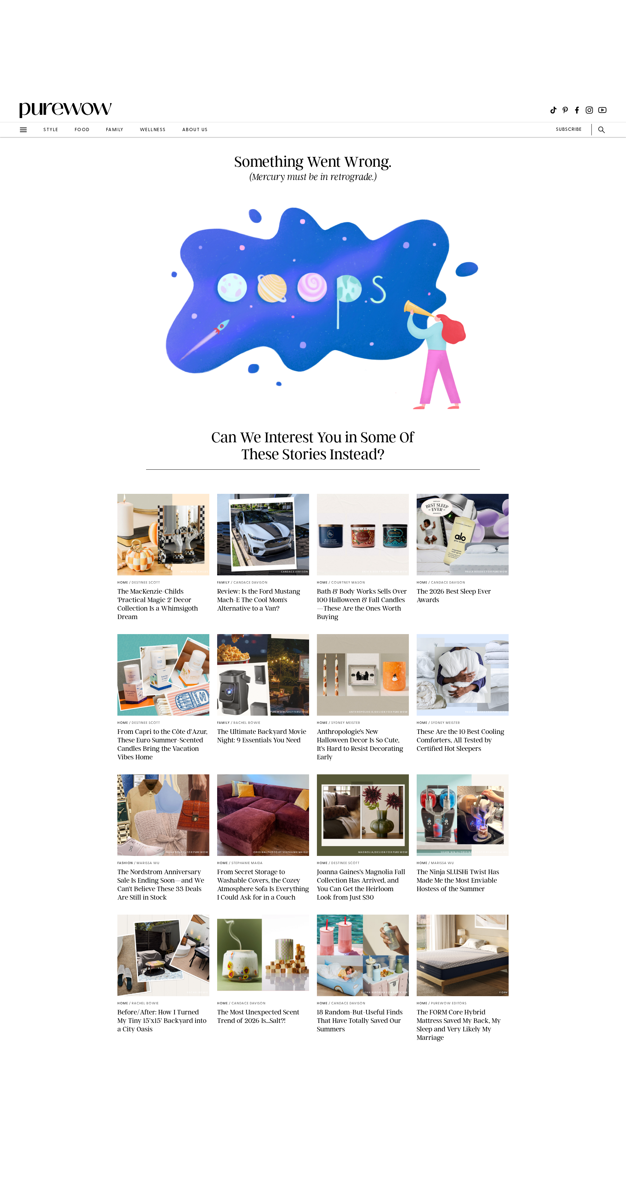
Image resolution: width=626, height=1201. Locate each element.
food (82, 130)
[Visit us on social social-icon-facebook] (577, 110)
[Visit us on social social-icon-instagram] (589, 110)
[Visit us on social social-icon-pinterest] (565, 110)
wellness (153, 130)
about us (195, 130)
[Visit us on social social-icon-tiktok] (553, 110)
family (115, 130)
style (50, 130)
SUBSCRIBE (569, 129)
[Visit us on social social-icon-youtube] (602, 110)
